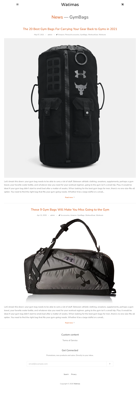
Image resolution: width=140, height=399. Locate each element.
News (57, 17)
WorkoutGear (93, 35)
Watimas (77, 384)
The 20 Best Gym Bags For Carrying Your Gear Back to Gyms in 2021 (70, 29)
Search (66, 374)
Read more (69, 197)
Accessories (65, 215)
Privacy (73, 374)
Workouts (102, 35)
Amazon (61, 35)
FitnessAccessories (72, 35)
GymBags (83, 35)
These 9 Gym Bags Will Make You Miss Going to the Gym (70, 210)
